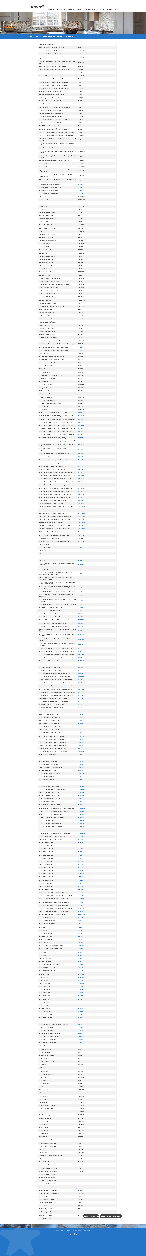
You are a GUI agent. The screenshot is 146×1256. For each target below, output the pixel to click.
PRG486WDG (81, 799)
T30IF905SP (81, 651)
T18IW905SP (81, 673)
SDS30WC (80, 958)
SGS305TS (80, 1011)
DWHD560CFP (81, 529)
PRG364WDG (81, 805)
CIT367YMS (80, 573)
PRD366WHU (81, 786)
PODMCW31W (81, 899)
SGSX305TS (80, 999)
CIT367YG (80, 588)
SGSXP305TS (81, 993)
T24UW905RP (81, 466)
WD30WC (80, 952)
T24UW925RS (81, 454)
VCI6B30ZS (80, 187)
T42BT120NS (81, 425)
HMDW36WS (81, 748)
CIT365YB (80, 592)
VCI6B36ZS (80, 184)
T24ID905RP (81, 630)
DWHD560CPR (81, 522)
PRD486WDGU (81, 817)
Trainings (50, 10)
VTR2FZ (80, 560)
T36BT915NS (81, 692)
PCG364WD (80, 761)
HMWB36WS (81, 742)
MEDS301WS (81, 839)
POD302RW (80, 842)
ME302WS (80, 889)
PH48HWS (80, 717)
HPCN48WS (80, 1027)
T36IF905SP (81, 648)
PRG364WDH (81, 774)
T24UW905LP (81, 469)
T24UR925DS (81, 479)
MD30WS (80, 921)
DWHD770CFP (81, 510)
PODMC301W (81, 902)
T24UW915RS (81, 460)
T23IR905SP (81, 664)
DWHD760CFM (81, 516)
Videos (79, 10)
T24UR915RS (81, 482)
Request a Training (91, 1216)
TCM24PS (80, 1024)
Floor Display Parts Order (110, 1216)
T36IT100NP (80, 431)
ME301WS (80, 877)
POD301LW (80, 855)
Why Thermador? (69, 10)
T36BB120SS (81, 445)
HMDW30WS (81, 752)
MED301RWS (81, 871)
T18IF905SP (80, 658)
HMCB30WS (81, 1037)
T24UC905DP (81, 617)
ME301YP (80, 708)
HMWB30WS (81, 745)
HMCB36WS (81, 1033)
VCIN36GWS (81, 986)
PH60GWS (80, 711)
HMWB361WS (81, 739)
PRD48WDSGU (81, 833)
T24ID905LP (81, 635)
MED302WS (80, 886)
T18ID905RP (81, 640)
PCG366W (80, 758)
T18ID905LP (80, 644)
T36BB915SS (81, 683)
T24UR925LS (81, 475)
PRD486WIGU (81, 814)
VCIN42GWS (81, 983)
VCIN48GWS (81, 980)
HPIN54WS (80, 939)
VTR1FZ (79, 557)
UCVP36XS (80, 964)
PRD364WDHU (81, 789)
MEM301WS (80, 905)
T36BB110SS (80, 450)
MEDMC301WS (81, 914)
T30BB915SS (81, 680)
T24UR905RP (81, 491)
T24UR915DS (81, 488)
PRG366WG (80, 802)
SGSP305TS (80, 1005)
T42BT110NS (80, 428)
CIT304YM (80, 600)
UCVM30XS (80, 971)
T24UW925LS (81, 457)
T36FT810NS (81, 702)
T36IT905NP (81, 620)
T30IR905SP (81, 667)
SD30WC (80, 961)
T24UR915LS (81, 485)
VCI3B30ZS (80, 194)
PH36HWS (80, 727)
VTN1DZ (80, 544)
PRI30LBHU (80, 350)
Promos (59, 10)
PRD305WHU (81, 792)
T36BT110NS (80, 441)
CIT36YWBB (80, 564)
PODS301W (80, 836)
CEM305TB (80, 1018)
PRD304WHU (81, 795)
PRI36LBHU (80, 347)
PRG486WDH (81, 767)
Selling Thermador (106, 10)
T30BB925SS (81, 686)
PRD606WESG (81, 808)
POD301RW (80, 852)
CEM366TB (80, 1015)
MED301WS (80, 867)
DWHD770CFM (81, 507)
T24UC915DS (81, 614)
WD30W (80, 955)
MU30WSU (80, 918)
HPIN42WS (80, 943)
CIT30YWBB (80, 596)
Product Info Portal (91, 10)
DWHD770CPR (81, 504)
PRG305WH (80, 777)
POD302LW (80, 846)
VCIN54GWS (81, 977)
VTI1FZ (79, 551)
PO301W (80, 858)
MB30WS (80, 933)
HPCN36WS (80, 1030)
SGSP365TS (80, 1002)
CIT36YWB (80, 569)
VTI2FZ (79, 554)
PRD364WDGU (81, 827)
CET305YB (80, 610)
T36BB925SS (81, 689)
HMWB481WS (81, 736)
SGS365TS (80, 1008)
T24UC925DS (81, 500)
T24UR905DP (81, 497)
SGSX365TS (80, 996)
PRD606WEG (81, 811)
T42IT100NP (80, 422)
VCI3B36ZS (80, 190)
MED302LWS (81, 864)
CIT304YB (80, 604)
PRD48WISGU (81, 830)
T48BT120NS (81, 416)
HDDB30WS (80, 1043)
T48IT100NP (80, 413)
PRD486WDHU (81, 783)
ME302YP (80, 705)
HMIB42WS (80, 946)
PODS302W (80, 896)
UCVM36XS (80, 968)
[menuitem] (50, 9)
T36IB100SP (80, 435)
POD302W (80, 880)
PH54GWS (80, 714)
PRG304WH (80, 780)
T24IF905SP (81, 655)
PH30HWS (80, 733)
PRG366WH (80, 770)
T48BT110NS (81, 419)
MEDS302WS (81, 908)
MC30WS (80, 927)
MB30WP (80, 936)
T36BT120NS (81, 438)
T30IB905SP (81, 626)
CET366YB (80, 607)
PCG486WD (80, 755)
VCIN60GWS (81, 974)
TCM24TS (80, 1021)
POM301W (80, 892)
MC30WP (80, 930)
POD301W (80, 849)
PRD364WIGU (81, 824)
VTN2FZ (80, 547)
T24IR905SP (81, 661)
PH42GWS (80, 723)
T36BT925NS (81, 695)
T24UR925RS (81, 472)
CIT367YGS (80, 583)
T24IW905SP (81, 676)
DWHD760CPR (81, 513)
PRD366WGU (81, 821)
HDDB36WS (80, 1040)
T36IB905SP (81, 623)
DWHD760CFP (81, 519)
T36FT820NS (81, 698)
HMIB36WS (80, 949)
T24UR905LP (81, 494)
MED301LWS (81, 874)
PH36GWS (80, 730)
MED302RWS (81, 861)
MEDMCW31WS (81, 911)
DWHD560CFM (81, 526)
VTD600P (80, 1190)
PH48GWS (80, 720)
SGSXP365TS (81, 990)
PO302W (80, 883)
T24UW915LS (81, 463)
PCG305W (80, 764)
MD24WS (80, 924)
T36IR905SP (81, 670)
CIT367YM (80, 578)
